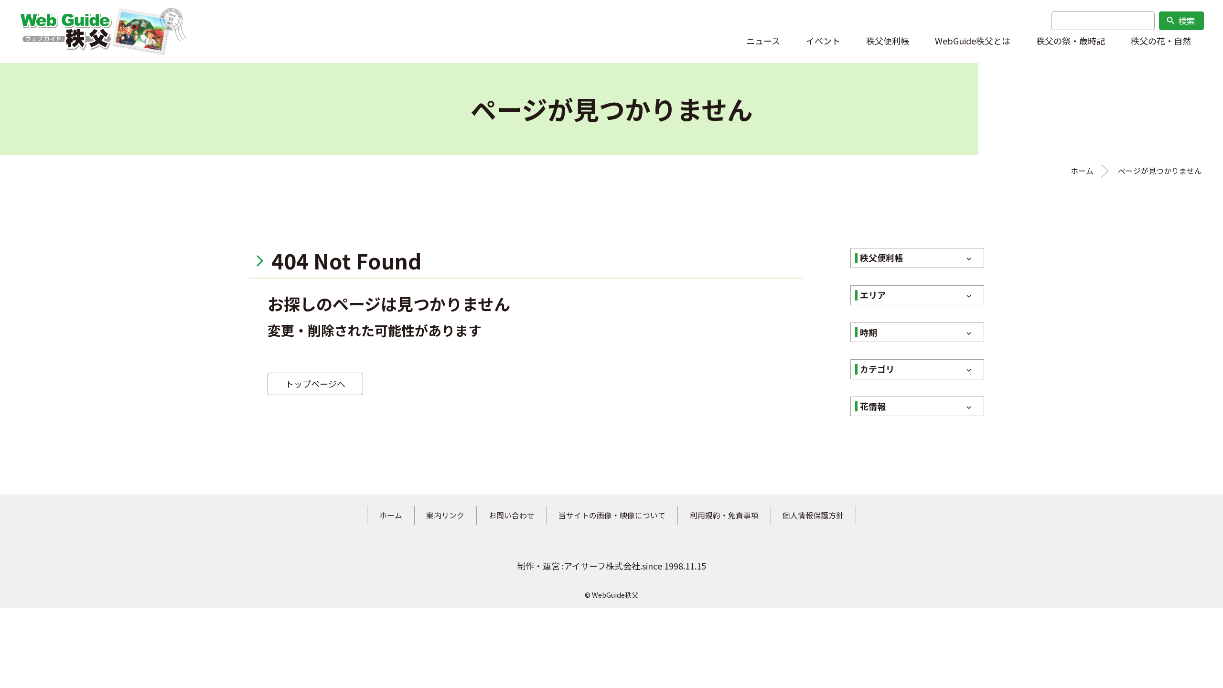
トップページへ (315, 383)
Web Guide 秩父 (65, 31)
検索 (1180, 20)
